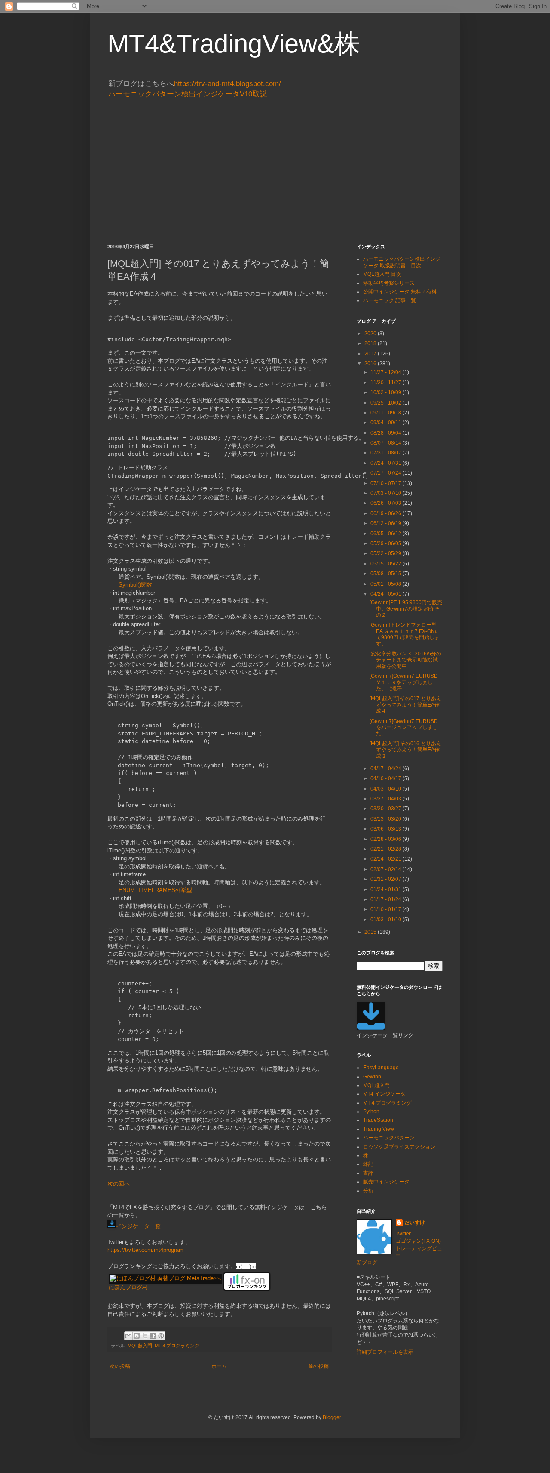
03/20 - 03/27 (386, 809)
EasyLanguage (381, 1068)
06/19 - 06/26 (386, 513)
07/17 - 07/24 (386, 473)
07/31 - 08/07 (386, 453)
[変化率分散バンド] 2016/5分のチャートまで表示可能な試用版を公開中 (405, 660)
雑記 (368, 1164)
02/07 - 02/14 (386, 869)
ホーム (219, 1366)
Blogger (332, 1417)
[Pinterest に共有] (161, 1335)
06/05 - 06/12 (386, 534)
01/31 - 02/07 (386, 879)
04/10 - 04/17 (386, 778)
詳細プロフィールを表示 (385, 1352)
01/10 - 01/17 (386, 909)
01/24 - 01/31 (386, 889)
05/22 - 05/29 (386, 553)
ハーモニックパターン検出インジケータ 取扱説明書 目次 (401, 262)
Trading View (378, 1129)
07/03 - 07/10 (386, 493)
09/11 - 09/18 (386, 413)
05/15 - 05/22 (386, 564)
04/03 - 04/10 (386, 789)
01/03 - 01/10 (386, 920)
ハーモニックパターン (389, 1138)
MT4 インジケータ (384, 1094)
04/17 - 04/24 (386, 769)
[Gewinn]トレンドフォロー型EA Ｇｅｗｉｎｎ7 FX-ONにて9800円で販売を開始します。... (405, 634)
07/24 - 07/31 (386, 463)
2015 (371, 932)
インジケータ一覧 (138, 1226)
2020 (371, 333)
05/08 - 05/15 (386, 574)
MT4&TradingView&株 (233, 43)
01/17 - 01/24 (386, 899)
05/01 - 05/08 (386, 584)
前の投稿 (318, 1366)
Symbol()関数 (135, 584)
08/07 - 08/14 (386, 443)
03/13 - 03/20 (386, 819)
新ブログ (367, 1263)
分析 (368, 1191)
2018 (371, 343)
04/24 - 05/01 (386, 594)
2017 (371, 354)
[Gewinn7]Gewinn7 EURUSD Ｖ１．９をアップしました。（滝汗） (404, 682)
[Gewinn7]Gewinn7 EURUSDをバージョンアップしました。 (404, 727)
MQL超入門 (140, 1345)
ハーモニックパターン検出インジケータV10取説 (187, 94)
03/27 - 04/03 (386, 799)
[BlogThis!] (136, 1335)
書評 (368, 1173)
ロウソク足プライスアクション (399, 1147)
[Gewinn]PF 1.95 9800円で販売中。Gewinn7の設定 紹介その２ (406, 608)
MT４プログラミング (177, 1345)
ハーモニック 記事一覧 (389, 300)
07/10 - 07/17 (386, 483)
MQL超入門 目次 (382, 274)
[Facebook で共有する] (153, 1335)
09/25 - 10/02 (386, 403)
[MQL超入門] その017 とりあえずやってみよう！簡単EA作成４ (405, 704)
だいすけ (414, 1223)
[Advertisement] (275, 170)
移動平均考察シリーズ (389, 283)
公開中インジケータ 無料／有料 (400, 292)
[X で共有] (145, 1335)
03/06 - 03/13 (386, 829)
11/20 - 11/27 (386, 383)
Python (371, 1112)
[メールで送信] (128, 1335)
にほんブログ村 (128, 1287)
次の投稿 (120, 1366)
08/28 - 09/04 (386, 433)
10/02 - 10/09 (386, 392)
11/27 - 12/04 (386, 372)
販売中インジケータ (386, 1182)
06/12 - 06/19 (386, 523)
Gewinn (372, 1077)
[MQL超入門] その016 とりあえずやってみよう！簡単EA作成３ (405, 750)
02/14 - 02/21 (386, 859)
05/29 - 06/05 (386, 543)
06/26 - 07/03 (386, 503)
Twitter (403, 1234)
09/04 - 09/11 (386, 423)
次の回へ (118, 1183)
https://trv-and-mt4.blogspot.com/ (227, 84)
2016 (371, 364)
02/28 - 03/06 (386, 839)
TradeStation (378, 1120)
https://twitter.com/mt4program (145, 1250)
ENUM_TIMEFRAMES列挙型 (155, 890)
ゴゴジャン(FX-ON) (418, 1241)
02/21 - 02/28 (386, 849)
